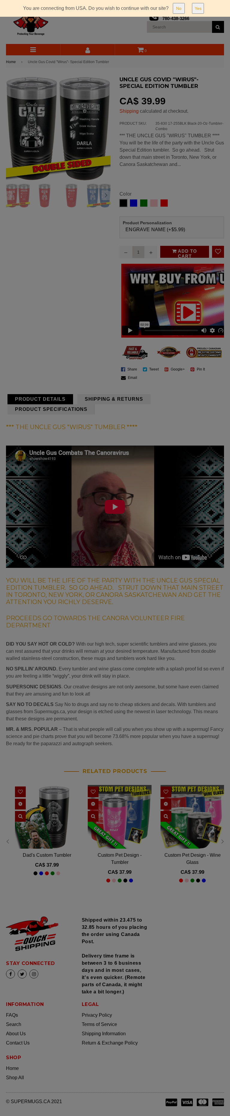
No (178, 8)
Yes (198, 8)
